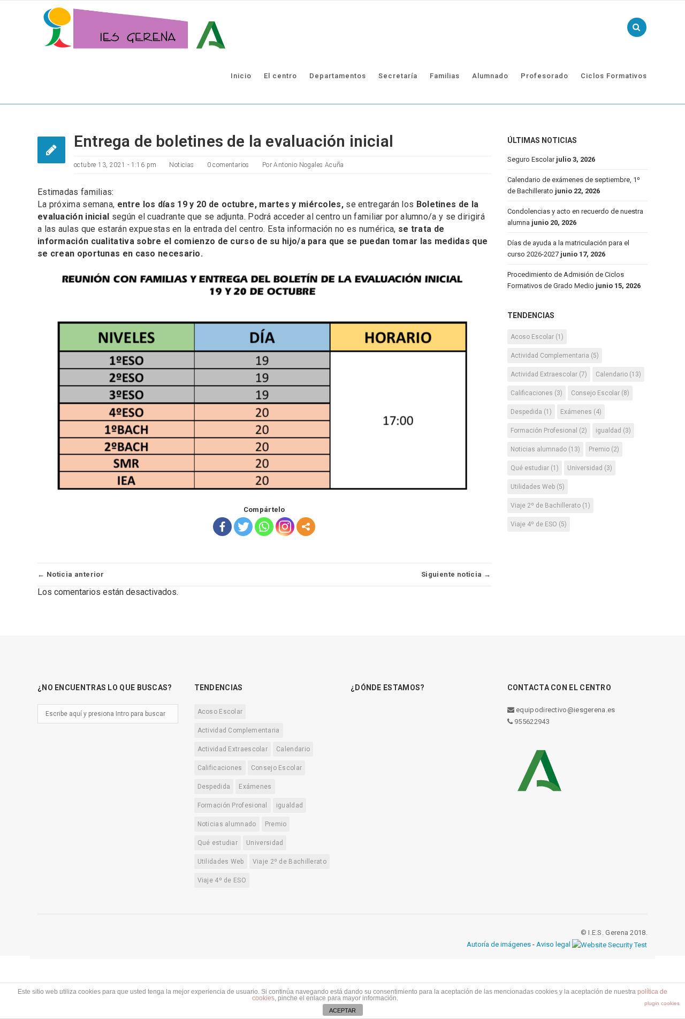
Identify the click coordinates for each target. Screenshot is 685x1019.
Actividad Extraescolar (549, 374)
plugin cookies (662, 1003)
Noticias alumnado (545, 449)
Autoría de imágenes (499, 944)
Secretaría (397, 76)
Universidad (589, 468)
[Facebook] (222, 526)
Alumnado (490, 76)
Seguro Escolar (530, 159)
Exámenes (581, 412)
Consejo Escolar (600, 393)
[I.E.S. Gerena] (134, 27)
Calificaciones (536, 393)
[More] (305, 526)
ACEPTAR (342, 1010)
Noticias (181, 165)
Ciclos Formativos (614, 76)
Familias (445, 76)
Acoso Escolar (537, 337)
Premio (604, 449)
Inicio (241, 76)
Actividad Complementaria (555, 355)
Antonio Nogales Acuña (308, 165)
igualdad (613, 430)
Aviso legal (553, 944)
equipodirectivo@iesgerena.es (564, 710)
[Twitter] (243, 526)
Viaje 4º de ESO (539, 524)
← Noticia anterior (70, 574)
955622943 (531, 722)
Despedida (531, 412)
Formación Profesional (549, 430)
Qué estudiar (535, 468)
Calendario (618, 374)
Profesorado (544, 76)
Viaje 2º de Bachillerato (550, 505)
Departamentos (337, 76)
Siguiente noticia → (456, 574)
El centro (280, 76)
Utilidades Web (538, 486)
